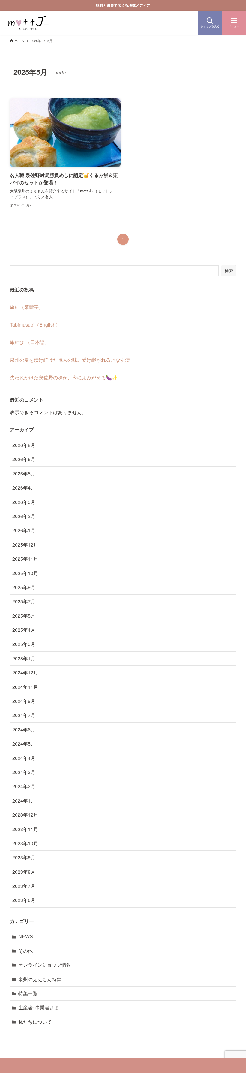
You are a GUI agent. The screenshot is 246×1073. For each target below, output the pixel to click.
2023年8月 (23, 871)
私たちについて (35, 1021)
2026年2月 (23, 516)
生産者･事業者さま (38, 1007)
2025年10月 (25, 573)
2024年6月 (23, 729)
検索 (229, 271)
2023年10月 (25, 843)
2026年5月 (23, 473)
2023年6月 (23, 900)
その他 (25, 950)
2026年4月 (23, 487)
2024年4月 (23, 758)
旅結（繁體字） (27, 306)
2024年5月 (23, 743)
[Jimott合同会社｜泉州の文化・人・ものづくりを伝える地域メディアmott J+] (28, 23)
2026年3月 (23, 502)
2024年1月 (23, 800)
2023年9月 (23, 857)
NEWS (25, 936)
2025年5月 (23, 615)
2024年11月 (25, 686)
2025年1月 (23, 658)
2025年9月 (23, 587)
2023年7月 (23, 885)
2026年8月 (23, 445)
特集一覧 (28, 993)
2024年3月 (23, 772)
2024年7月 (23, 715)
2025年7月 (23, 601)
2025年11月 (25, 558)
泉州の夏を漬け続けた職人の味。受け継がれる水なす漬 (70, 359)
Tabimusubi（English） (35, 324)
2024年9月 (23, 701)
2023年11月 (25, 829)
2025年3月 (23, 643)
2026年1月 (23, 530)
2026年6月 (23, 459)
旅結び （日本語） (30, 342)
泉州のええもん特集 (40, 979)
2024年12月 (25, 672)
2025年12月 (25, 544)
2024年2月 (23, 786)
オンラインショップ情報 (44, 964)
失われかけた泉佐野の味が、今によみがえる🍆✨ (64, 377)
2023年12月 (25, 814)
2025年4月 (23, 629)
